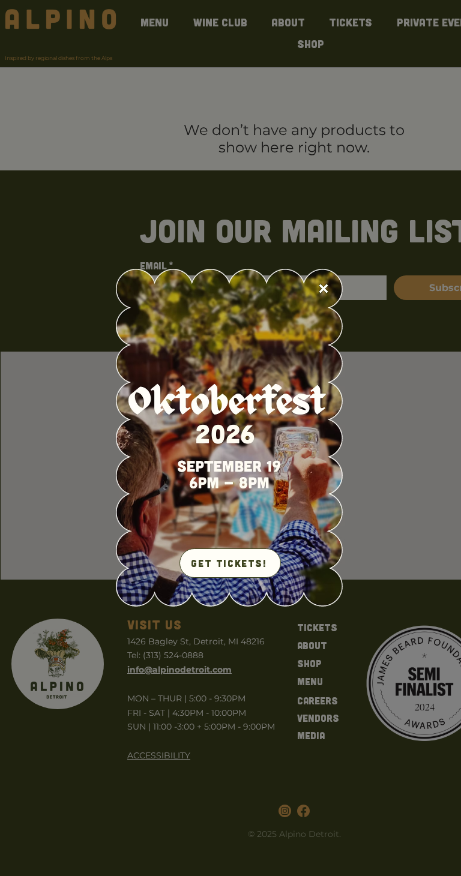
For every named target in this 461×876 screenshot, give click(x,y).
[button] (323, 288)
